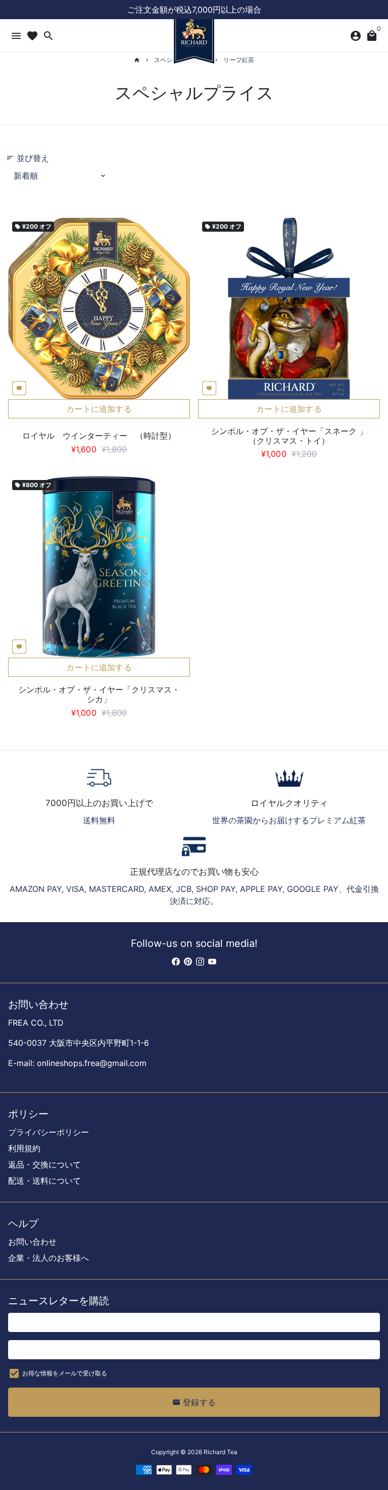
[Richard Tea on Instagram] (200, 961)
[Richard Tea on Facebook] (176, 961)
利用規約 (24, 1148)
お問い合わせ (32, 1242)
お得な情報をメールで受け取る (64, 1373)
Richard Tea (220, 1452)
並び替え (27, 158)
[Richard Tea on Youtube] (212, 961)
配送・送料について (44, 1181)
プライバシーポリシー (48, 1132)
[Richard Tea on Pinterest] (188, 961)
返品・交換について (44, 1164)
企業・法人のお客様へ (48, 1258)
